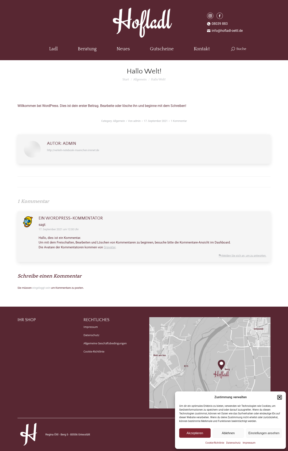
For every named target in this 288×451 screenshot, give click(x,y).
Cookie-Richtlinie (214, 442)
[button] (279, 397)
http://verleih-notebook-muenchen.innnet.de (73, 150)
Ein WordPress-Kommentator (71, 218)
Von (134, 120)
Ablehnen (228, 433)
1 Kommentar (179, 120)
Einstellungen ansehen (263, 433)
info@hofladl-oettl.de (227, 31)
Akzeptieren (195, 433)
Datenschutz (233, 442)
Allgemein (119, 120)
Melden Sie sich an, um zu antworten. (243, 255)
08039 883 (220, 24)
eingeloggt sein (41, 287)
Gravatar (109, 247)
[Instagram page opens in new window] (210, 16)
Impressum (249, 442)
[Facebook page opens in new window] (220, 16)
